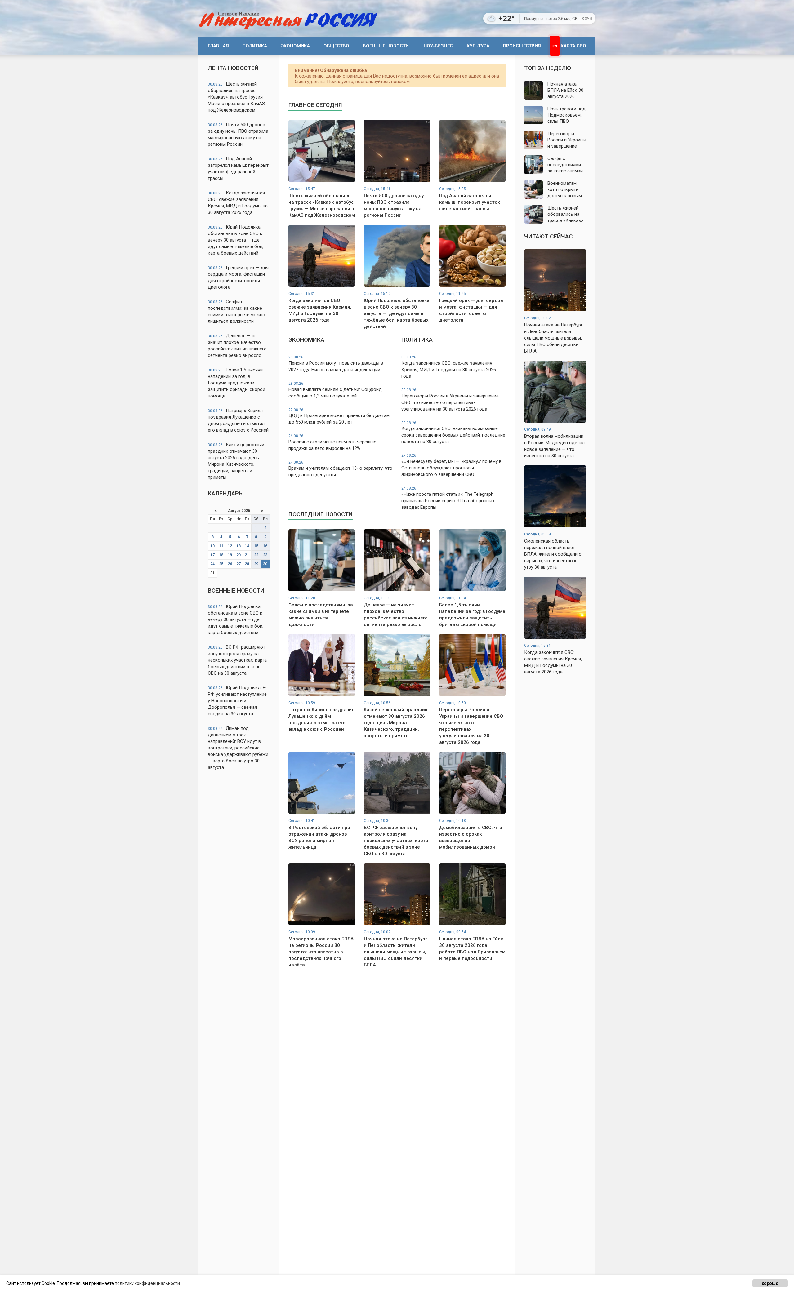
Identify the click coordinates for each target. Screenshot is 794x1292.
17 (212, 555)
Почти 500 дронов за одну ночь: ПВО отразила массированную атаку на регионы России (238, 134)
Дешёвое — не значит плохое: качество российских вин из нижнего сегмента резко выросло (237, 345)
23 (265, 555)
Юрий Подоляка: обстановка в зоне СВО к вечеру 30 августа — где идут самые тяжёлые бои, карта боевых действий (235, 240)
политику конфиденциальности (147, 1283)
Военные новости (386, 46)
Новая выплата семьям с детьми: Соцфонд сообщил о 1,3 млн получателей (335, 390)
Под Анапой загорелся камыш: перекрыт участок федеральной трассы (238, 168)
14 (247, 546)
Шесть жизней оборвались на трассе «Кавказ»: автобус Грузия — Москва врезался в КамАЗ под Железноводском (238, 97)
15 (256, 546)
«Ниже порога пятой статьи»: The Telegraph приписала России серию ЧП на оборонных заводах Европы (447, 498)
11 (221, 546)
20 (238, 555)
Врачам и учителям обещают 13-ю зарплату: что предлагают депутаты (340, 468)
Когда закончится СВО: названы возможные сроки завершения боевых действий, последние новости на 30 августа (453, 433)
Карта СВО (573, 46)
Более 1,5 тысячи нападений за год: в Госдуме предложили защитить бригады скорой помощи (236, 383)
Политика (255, 46)
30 (265, 564)
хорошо (770, 1283)
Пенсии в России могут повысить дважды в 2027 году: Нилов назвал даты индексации (335, 363)
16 (265, 546)
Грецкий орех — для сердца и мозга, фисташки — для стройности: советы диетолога (239, 277)
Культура (478, 46)
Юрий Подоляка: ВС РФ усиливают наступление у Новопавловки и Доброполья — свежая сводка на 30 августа (238, 701)
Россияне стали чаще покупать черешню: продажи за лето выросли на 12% (332, 442)
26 (230, 564)
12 (230, 546)
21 (247, 555)
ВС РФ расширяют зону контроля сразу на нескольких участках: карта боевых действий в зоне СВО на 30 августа (237, 660)
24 (212, 564)
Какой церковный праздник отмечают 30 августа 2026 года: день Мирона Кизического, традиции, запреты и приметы (236, 461)
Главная (218, 46)
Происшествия (522, 46)
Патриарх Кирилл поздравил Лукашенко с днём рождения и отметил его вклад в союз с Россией (238, 420)
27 (238, 564)
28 (247, 564)
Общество (336, 46)
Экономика (295, 46)
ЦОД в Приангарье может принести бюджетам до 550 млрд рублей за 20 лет (339, 416)
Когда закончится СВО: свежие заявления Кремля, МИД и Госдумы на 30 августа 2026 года (238, 202)
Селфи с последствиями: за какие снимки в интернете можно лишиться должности (236, 311)
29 (256, 564)
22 (256, 555)
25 (221, 564)
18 (221, 555)
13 (238, 546)
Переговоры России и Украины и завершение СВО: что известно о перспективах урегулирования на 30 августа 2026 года (450, 400)
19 (230, 555)
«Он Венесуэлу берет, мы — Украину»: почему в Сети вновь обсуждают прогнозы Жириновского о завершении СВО (451, 465)
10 (212, 546)
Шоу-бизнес (437, 46)
